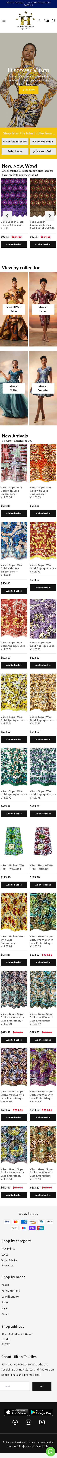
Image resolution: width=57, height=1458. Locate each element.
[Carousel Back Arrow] (7, 216)
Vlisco (5, 1284)
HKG (4, 1308)
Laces (5, 1254)
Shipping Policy (15, 1446)
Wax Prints (8, 1248)
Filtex (5, 1314)
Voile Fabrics (9, 1260)
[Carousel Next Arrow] (49, 216)
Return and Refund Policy (37, 1446)
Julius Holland (10, 1290)
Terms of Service (45, 1442)
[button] (3, 20)
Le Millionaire (10, 1296)
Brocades (7, 1265)
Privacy (31, 1442)
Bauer (5, 1302)
